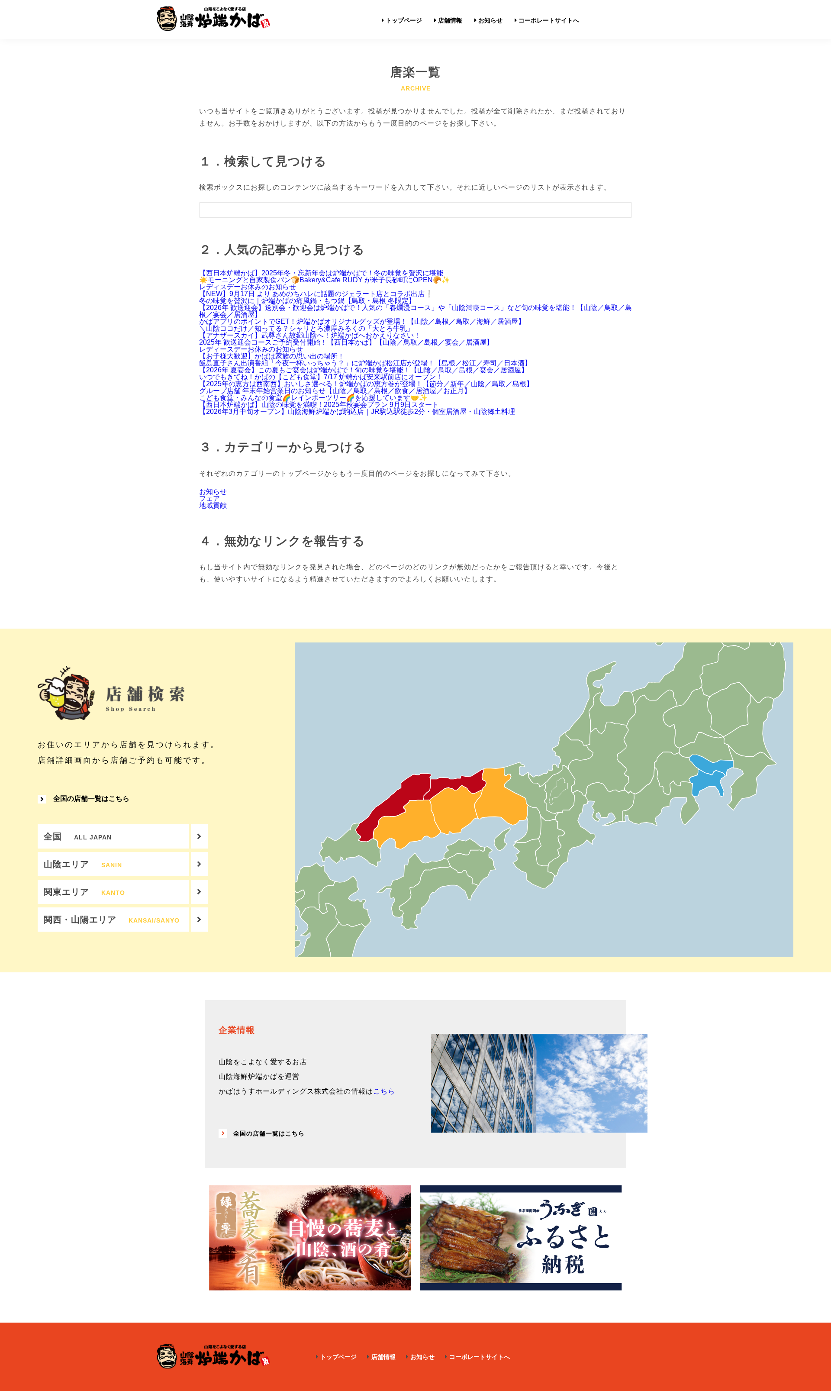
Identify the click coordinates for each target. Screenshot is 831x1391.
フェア (209, 498)
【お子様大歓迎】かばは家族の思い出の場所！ (272, 356)
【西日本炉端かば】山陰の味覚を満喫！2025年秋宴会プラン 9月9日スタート (319, 404)
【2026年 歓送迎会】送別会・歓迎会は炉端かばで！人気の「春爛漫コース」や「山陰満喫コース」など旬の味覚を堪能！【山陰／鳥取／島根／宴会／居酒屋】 (415, 311)
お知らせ (213, 491)
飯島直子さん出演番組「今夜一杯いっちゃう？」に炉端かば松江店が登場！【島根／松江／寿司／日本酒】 (365, 363)
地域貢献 (213, 505)
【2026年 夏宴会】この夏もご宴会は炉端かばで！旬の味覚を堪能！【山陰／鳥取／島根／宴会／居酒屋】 (363, 370)
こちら (384, 1091)
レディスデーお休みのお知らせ (247, 286)
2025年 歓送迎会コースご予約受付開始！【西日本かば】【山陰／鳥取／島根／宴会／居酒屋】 (346, 342)
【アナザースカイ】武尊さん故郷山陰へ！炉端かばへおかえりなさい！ (310, 335)
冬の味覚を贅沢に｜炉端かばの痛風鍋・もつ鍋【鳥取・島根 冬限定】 (307, 300)
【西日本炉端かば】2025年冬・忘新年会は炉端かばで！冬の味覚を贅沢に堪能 (321, 273)
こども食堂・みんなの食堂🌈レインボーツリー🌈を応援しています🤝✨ (313, 397)
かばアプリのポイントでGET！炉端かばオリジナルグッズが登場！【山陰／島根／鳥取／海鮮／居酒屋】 (362, 321)
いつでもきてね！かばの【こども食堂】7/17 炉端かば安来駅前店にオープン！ (321, 377)
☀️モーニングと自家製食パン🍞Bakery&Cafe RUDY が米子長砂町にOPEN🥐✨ (324, 280)
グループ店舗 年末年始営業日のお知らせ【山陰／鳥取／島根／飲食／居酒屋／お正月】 (335, 390)
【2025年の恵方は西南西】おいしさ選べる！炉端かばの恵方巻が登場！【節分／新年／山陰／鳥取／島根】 (366, 383)
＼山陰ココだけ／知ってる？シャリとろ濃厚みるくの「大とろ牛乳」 (306, 328)
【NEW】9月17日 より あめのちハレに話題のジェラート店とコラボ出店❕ (316, 293)
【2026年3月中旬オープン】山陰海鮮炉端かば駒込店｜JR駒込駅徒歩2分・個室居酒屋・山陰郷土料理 (357, 411)
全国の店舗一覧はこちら (91, 798)
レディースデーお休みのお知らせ (251, 349)
